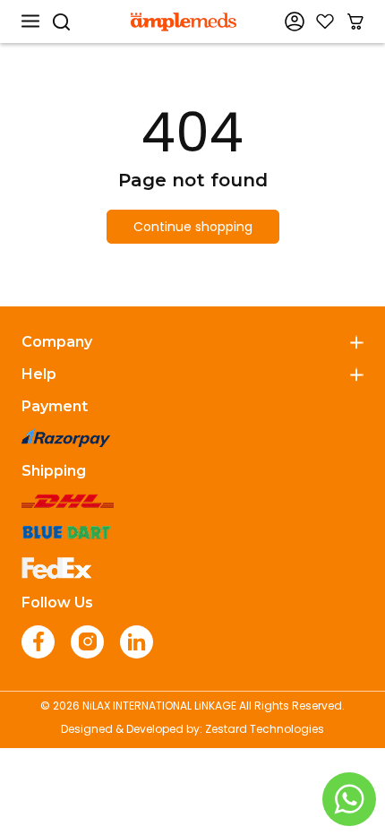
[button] (30, 21)
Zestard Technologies (264, 728)
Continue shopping (192, 227)
